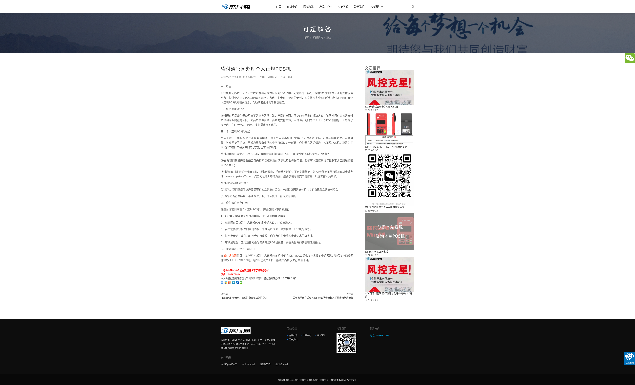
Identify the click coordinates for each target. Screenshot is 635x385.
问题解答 (318, 37)
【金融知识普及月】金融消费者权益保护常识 (244, 297)
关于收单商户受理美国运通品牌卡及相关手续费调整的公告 (323, 297)
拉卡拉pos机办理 (229, 364)
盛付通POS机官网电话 (376, 251)
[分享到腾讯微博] (233, 282)
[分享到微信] (241, 282)
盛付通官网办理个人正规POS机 (280, 278)
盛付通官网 (230, 255)
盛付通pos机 (281, 364)
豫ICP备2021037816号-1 (343, 379)
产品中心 (324, 6)
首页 (278, 6)
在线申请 (292, 6)
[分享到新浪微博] (229, 282)
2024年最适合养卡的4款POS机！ (382, 106)
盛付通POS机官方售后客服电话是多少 (384, 207)
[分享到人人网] (237, 282)
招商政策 (308, 6)
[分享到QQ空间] (226, 282)
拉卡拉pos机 (248, 364)
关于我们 (359, 6)
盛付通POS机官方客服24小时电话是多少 (386, 146)
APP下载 (343, 6)
